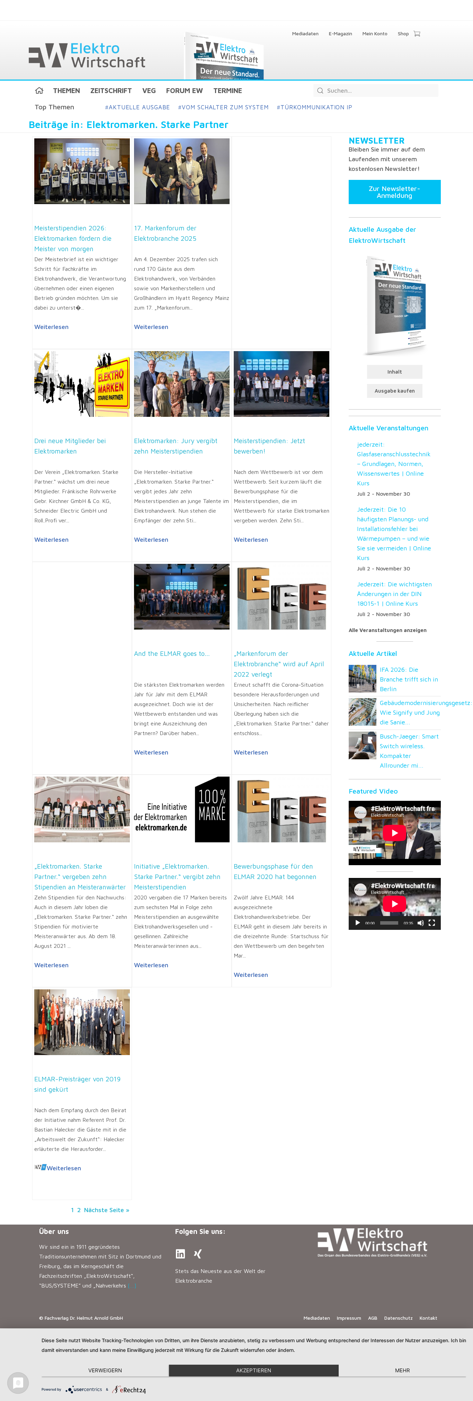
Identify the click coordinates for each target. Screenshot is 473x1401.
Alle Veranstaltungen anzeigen (388, 630)
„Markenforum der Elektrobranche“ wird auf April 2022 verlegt (279, 664)
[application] (395, 904)
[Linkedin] (180, 1254)
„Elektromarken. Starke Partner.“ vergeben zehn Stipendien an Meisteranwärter (80, 876)
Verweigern (105, 1370)
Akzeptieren (253, 1370)
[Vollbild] (431, 922)
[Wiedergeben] (357, 922)
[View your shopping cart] (417, 34)
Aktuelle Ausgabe (137, 107)
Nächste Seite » (107, 1210)
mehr (402, 1370)
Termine (227, 90)
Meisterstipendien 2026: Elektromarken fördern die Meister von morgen (72, 238)
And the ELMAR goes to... (172, 653)
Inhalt (394, 372)
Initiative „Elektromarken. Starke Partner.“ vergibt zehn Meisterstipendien (177, 876)
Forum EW (184, 90)
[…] (132, 1285)
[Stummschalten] (420, 922)
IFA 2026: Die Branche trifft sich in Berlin (409, 679)
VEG (149, 90)
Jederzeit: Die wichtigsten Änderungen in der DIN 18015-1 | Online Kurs (394, 593)
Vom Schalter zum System (223, 107)
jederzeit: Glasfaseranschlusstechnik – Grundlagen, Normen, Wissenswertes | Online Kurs (394, 464)
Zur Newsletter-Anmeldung (394, 191)
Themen (66, 90)
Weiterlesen (51, 326)
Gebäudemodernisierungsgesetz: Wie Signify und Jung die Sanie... (426, 712)
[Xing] (198, 1254)
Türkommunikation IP (314, 107)
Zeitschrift (111, 90)
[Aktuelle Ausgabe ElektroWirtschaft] (395, 305)
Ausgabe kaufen (395, 391)
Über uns (54, 1231)
